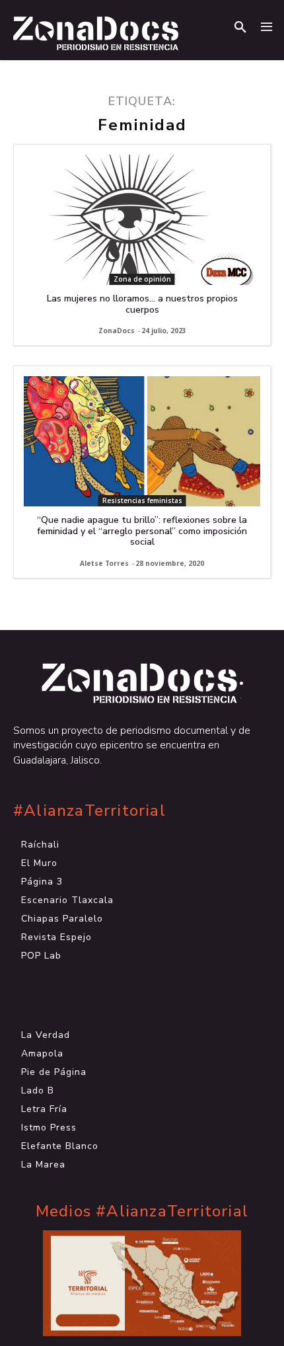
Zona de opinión (142, 279)
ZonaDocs (116, 330)
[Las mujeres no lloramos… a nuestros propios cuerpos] (142, 220)
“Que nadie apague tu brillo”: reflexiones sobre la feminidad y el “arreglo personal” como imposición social (142, 531)
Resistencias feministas (142, 500)
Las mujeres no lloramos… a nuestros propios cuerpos (142, 304)
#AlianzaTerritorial (89, 811)
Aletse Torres (104, 563)
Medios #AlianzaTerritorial (142, 1211)
